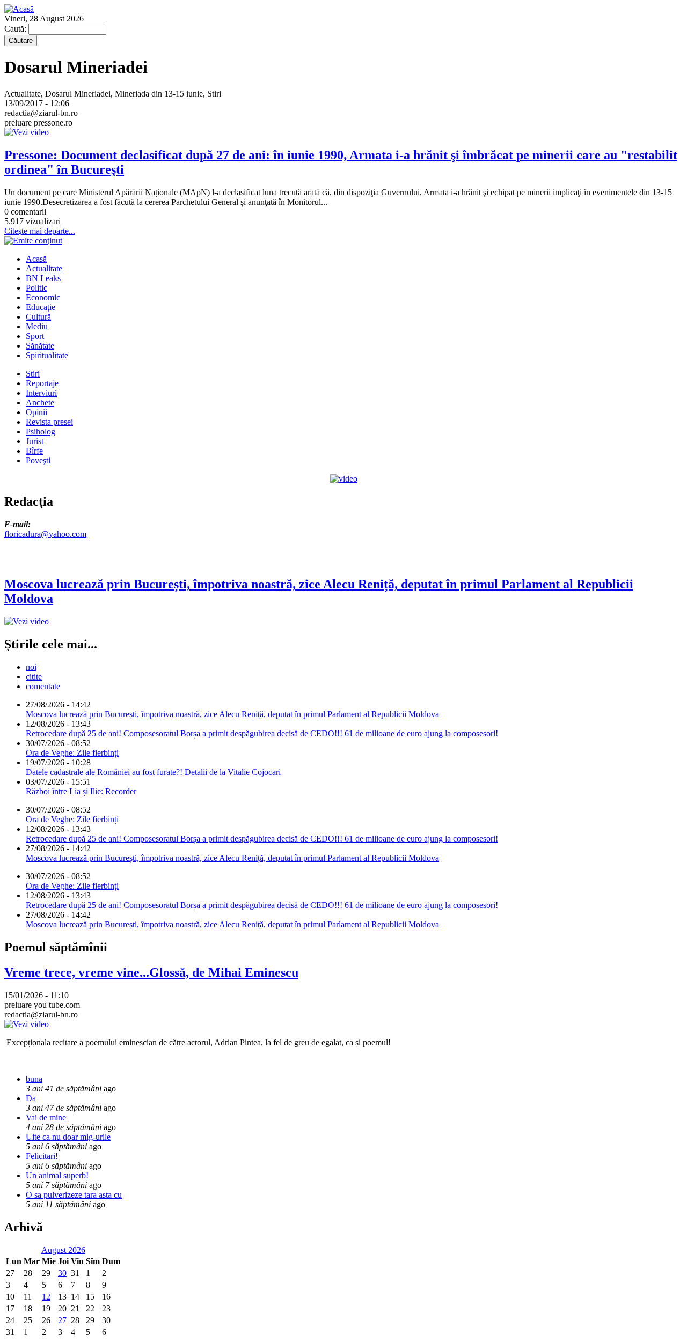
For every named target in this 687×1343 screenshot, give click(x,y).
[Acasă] (19, 8)
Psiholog (40, 431)
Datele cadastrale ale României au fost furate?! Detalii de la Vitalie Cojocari (153, 772)
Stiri (33, 373)
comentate (43, 686)
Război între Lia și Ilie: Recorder (81, 791)
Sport (35, 336)
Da (31, 1098)
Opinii (36, 412)
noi (31, 667)
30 (62, 1273)
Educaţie (40, 307)
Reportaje (42, 383)
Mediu (37, 326)
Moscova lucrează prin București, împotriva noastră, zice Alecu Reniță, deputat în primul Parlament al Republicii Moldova (232, 714)
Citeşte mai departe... (39, 230)
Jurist (34, 441)
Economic (43, 297)
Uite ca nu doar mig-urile (68, 1136)
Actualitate (44, 268)
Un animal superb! (57, 1175)
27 (62, 1320)
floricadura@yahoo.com (45, 533)
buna (34, 1078)
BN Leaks (43, 278)
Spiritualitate (47, 355)
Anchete (40, 402)
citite (34, 676)
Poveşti (38, 460)
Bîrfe (34, 450)
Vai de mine (46, 1117)
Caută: (16, 28)
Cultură (38, 316)
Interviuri (41, 392)
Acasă (36, 258)
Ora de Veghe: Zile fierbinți (72, 752)
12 (46, 1296)
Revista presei (49, 421)
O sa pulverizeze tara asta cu (74, 1194)
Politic (36, 287)
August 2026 (63, 1250)
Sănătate (40, 345)
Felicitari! (42, 1156)
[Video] (343, 478)
